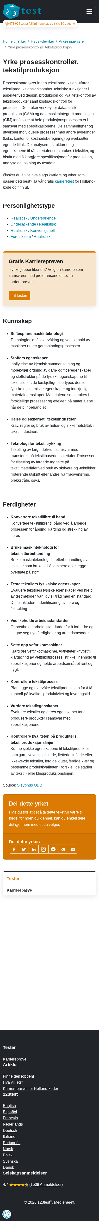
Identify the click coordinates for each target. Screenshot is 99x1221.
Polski (8, 1155)
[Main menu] (89, 11)
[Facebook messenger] (53, 849)
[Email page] (73, 849)
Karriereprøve (19, 890)
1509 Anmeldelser (46, 1184)
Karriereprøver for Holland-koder (30, 1089)
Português (11, 1143)
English (9, 1106)
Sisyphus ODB (29, 785)
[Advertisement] (49, 953)
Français (10, 1118)
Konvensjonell (42, 230)
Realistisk (19, 218)
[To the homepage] (22, 11)
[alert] (6, 1214)
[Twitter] (24, 849)
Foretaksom (21, 236)
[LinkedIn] (34, 849)
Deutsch (10, 1130)
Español (10, 1112)
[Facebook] (14, 849)
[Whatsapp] (63, 849)
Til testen (19, 296)
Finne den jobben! (18, 1076)
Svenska (10, 1161)
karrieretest (65, 181)
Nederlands (13, 1124)
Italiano (9, 1136)
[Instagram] (43, 849)
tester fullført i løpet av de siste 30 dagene (42, 23)
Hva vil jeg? (13, 1082)
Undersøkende (43, 218)
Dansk (8, 1167)
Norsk (8, 1149)
